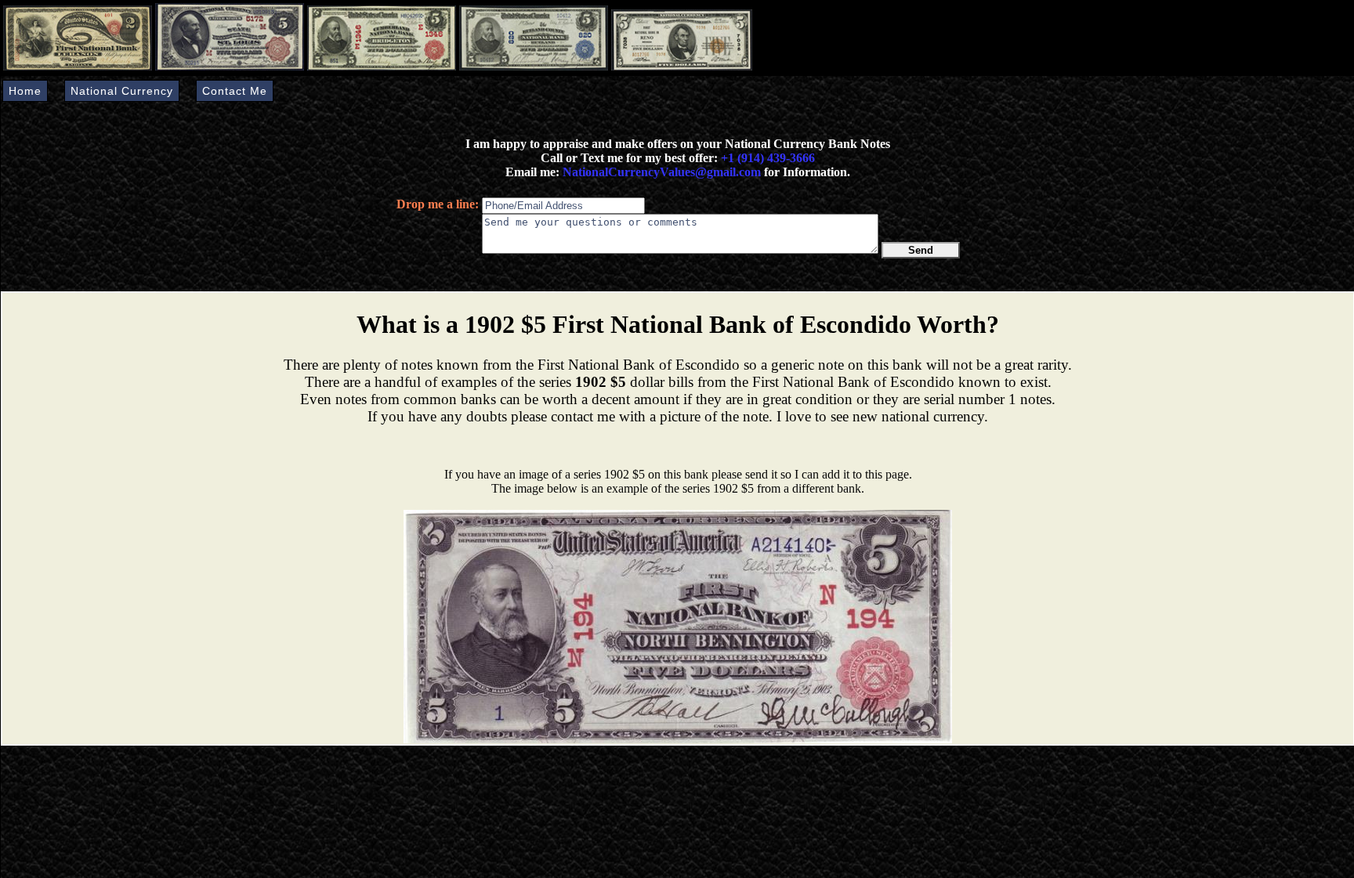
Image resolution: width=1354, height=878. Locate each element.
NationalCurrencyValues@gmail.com (660, 172)
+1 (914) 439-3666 (768, 157)
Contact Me (234, 91)
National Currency (122, 91)
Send (920, 250)
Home (25, 91)
